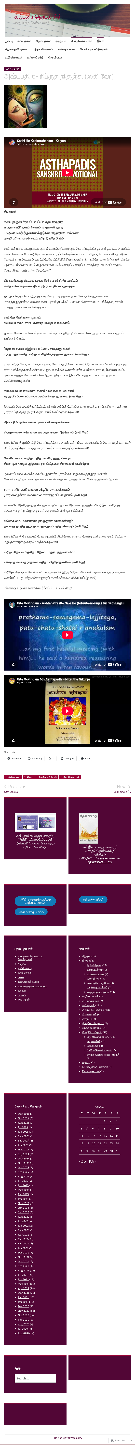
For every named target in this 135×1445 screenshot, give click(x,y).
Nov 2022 (23, 1203)
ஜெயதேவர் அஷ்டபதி (48, 777)
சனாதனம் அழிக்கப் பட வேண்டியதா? (30, 957)
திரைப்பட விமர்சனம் (93, 1023)
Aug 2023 (23, 1176)
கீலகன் (22, 990)
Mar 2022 (23, 1239)
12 (87, 1136)
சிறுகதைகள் (43, 41)
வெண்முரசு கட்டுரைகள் (94, 49)
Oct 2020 (23, 1315)
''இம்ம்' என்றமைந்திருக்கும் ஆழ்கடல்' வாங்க (35, 901)
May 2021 (23, 1284)
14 (99, 1136)
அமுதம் (22, 964)
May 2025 (23, 1136)
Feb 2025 (23, 1140)
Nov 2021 (23, 1257)
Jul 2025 (23, 1127)
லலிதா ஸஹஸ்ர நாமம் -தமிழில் (103, 1054)
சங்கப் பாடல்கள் (95, 974)
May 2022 (23, 1230)
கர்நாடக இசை (95, 969)
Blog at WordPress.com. (67, 1438)
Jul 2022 (23, 1221)
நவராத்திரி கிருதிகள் (98, 983)
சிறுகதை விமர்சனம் (16, 49)
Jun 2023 (23, 1185)
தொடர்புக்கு (55, 57)
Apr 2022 (23, 1234)
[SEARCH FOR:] (35, 1378)
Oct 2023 (23, 1167)
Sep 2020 (23, 1319)
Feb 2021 (23, 1297)
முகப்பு (9, 41)
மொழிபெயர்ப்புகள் (81, 41)
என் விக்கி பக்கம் (93, 900)
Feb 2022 (23, 1243)
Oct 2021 (23, 1261)
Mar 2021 (23, 1292)
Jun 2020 (23, 1333)
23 (111, 1143)
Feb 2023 (23, 1194)
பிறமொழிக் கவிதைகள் (99, 1050)
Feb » (92, 1161)
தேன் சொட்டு (25, 973)
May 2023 (23, 1190)
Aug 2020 (23, 1324)
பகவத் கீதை (93, 1045)
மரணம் (22, 995)
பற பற (21, 977)
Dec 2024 (23, 1149)
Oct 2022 (23, 1208)
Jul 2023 (23, 1181)
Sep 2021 (23, 1266)
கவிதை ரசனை (66, 49)
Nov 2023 (23, 1163)
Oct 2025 (23, 1118)
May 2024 (23, 1158)
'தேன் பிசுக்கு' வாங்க (31, 912)
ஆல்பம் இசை (14, 777)
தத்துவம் (61, 41)
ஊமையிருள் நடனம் (28, 981)
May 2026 (23, 1113)
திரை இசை (93, 978)
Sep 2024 (23, 1154)
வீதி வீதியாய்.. (122, 789)
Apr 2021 (23, 1288)
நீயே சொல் (24, 999)
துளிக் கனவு (25, 968)
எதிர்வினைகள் (13, 57)
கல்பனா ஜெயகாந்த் (38, 16)
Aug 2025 (23, 1122)
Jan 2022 (23, 1248)
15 (105, 1136)
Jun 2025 (23, 1131)
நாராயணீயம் (93, 1041)
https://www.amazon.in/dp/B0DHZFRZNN (104, 860)
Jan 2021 (23, 1302)
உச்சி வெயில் (15, 789)
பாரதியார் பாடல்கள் (97, 987)
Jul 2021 (23, 1275)
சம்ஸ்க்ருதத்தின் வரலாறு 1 (32, 986)
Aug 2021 (23, 1270)
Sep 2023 (23, 1172)
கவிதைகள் (24, 41)
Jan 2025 (23, 1145)
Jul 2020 (23, 1328)
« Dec (83, 1161)
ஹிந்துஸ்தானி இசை (98, 992)
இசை (100, 41)
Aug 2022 (23, 1216)
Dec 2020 (23, 1306)
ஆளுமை (87, 956)
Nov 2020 (23, 1310)
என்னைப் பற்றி (35, 57)
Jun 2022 (23, 1225)
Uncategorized (91, 1071)
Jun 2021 (23, 1279)
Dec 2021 (23, 1252)
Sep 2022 (23, 1212)
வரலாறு (86, 1062)
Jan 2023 (23, 1199)
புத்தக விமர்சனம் (43, 49)
